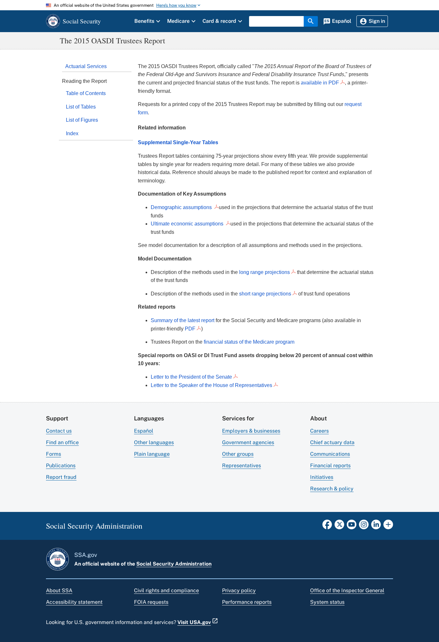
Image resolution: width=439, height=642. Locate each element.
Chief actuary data (332, 442)
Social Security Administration (173, 564)
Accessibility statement (74, 602)
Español (143, 431)
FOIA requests (151, 602)
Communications (330, 454)
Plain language (152, 454)
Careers (319, 431)
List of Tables (81, 107)
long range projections (264, 272)
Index (72, 133)
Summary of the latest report (182, 320)
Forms (53, 454)
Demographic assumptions (182, 207)
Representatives (241, 465)
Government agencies (248, 442)
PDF (190, 328)
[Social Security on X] (339, 526)
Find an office (62, 442)
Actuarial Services (86, 66)
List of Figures (82, 120)
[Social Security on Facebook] (327, 526)
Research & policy (332, 489)
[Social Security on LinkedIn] (376, 526)
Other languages (154, 442)
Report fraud (61, 477)
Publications (61, 465)
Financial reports (330, 465)
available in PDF (320, 82)
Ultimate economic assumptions (188, 223)
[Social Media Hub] (388, 526)
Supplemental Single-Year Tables (178, 142)
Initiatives (321, 477)
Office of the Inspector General (347, 590)
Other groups (238, 454)
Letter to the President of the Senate (191, 377)
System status (327, 602)
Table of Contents (86, 93)
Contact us (59, 431)
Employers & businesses (251, 431)
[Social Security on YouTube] (351, 526)
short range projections (265, 293)
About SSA (59, 590)
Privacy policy (239, 590)
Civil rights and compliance (166, 590)
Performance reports (247, 602)
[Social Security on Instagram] (364, 526)
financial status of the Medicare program (249, 342)
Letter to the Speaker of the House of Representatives (211, 385)
